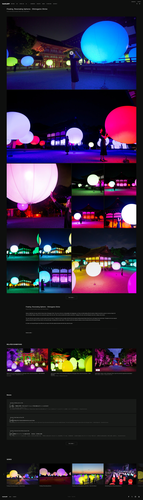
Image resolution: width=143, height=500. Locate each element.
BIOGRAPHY (134, 1)
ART (17, 3)
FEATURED (13, 3)
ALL (26, 3)
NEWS (10, 496)
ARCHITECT (55, 3)
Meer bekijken (71, 297)
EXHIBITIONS (33, 3)
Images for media (28, 332)
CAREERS (14, 496)
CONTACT (139, 1)
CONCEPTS (39, 3)
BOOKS (43, 3)
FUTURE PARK (49, 3)
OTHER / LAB (22, 3)
